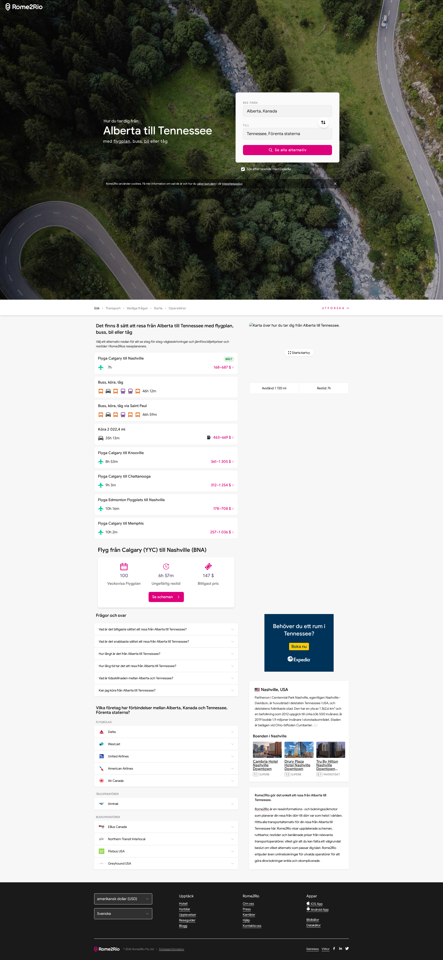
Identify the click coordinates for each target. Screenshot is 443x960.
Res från (250, 102)
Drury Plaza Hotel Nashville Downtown (297, 765)
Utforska (333, 308)
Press (247, 909)
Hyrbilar (184, 909)
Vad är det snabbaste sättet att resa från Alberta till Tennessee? (144, 641)
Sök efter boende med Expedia (269, 169)
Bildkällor (312, 920)
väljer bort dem (206, 183)
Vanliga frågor (137, 308)
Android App (319, 909)
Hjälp (246, 920)
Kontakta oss (252, 926)
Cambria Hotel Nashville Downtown (265, 765)
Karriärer (249, 915)
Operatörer (177, 308)
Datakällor (313, 925)
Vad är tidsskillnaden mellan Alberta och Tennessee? (136, 678)
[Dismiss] (335, 184)
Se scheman (162, 597)
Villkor (325, 949)
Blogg (183, 926)
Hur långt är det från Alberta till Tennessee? (129, 654)
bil (146, 141)
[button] (287, 150)
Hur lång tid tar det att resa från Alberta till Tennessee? (137, 666)
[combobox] (287, 111)
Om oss (248, 903)
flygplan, (123, 141)
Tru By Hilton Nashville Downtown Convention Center (327, 769)
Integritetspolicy (232, 183)
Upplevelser (187, 915)
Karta (158, 308)
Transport (113, 308)
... (315, 725)
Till (246, 125)
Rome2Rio (262, 809)
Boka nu (299, 646)
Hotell (183, 903)
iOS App (316, 904)
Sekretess (312, 949)
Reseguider (187, 920)
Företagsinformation (171, 949)
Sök (96, 308)
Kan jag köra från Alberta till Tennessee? (127, 690)
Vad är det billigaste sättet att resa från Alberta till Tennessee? (143, 629)
